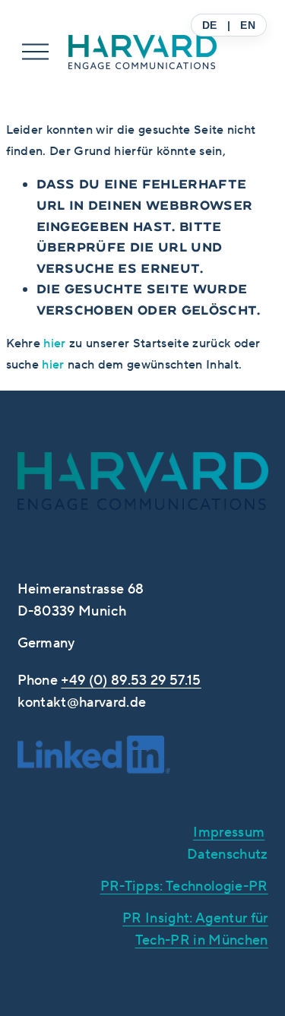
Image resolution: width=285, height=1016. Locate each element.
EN (247, 25)
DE (209, 25)
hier (54, 343)
